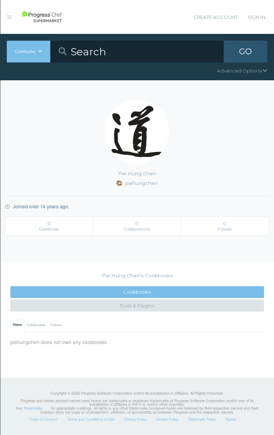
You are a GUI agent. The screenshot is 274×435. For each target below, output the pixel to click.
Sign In (256, 17)
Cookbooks (137, 292)
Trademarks (33, 408)
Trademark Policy (202, 419)
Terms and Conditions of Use (91, 419)
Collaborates (36, 325)
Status (230, 419)
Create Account (215, 17)
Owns (17, 324)
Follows (56, 325)
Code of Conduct (44, 419)
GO (245, 51)
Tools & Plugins (137, 305)
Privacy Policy (135, 419)
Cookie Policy (167, 419)
